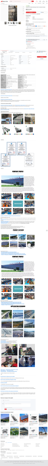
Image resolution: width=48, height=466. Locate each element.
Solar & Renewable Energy (10, 4)
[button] (33, 52)
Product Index (35, 461)
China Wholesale (21, 461)
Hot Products (8, 461)
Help (35, 3)
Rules (46, 3)
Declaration (31, 463)
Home (1, 4)
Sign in (46, 1)
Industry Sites (28, 461)
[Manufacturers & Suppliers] (4, 1)
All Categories (3, 3)
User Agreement (27, 463)
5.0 (39, 52)
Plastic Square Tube (11, 457)
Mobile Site (38, 461)
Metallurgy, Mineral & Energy (4, 4)
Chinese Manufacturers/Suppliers (16, 461)
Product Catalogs (10, 442)
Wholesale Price (25, 461)
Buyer (32, 3)
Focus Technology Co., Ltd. (19, 463)
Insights (40, 461)
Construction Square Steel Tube (4, 457)
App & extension (39, 3)
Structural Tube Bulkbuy (16, 457)
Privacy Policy (33, 463)
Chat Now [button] (42, 12)
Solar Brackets (14, 4)
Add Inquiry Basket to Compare (12, 25)
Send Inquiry (31, 12)
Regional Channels (31, 461)
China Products (11, 461)
